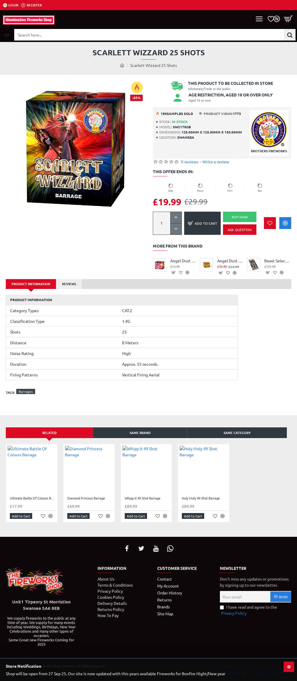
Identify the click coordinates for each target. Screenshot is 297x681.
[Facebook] (127, 548)
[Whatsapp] (170, 548)
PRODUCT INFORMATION (31, 283)
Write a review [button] (215, 161)
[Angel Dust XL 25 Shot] (206, 264)
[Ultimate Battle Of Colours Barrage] (32, 470)
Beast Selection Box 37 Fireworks (277, 260)
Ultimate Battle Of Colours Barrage (33, 498)
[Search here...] (290, 35)
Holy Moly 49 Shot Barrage (201, 498)
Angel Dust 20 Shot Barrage (183, 260)
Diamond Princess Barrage (86, 498)
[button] (202, 223)
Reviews (69, 283)
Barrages (26, 391)
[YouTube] (156, 548)
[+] (176, 217)
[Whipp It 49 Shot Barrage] (146, 470)
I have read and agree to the (249, 610)
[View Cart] (288, 19)
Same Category (237, 432)
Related (49, 432)
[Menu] (259, 19)
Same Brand (140, 432)
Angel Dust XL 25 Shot (230, 260)
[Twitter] (141, 548)
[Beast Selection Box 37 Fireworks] (253, 264)
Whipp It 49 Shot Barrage (142, 498)
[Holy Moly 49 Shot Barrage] (204, 470)
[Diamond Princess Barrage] (89, 470)
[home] (122, 65)
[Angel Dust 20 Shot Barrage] (159, 264)
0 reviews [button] (189, 161)
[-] (176, 229)
